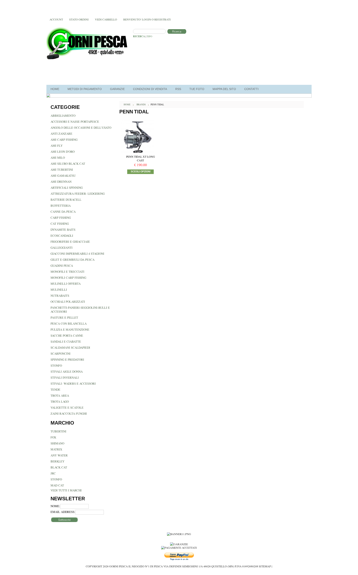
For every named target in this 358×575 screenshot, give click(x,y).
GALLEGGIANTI (62, 248)
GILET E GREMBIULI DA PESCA (72, 260)
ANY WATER (59, 455)
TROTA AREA (60, 395)
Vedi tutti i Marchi (66, 490)
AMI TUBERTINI (62, 170)
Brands (141, 104)
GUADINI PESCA (62, 266)
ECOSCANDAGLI (62, 236)
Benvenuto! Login (137, 19)
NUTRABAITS (60, 296)
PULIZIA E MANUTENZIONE (70, 329)
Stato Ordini (79, 19)
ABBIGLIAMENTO (63, 116)
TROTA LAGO (60, 401)
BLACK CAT (59, 467)
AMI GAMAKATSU (63, 176)
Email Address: (63, 512)
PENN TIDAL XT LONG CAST (140, 158)
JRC (53, 473)
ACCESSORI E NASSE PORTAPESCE (75, 122)
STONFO (56, 365)
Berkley (57, 461)
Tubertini (58, 431)
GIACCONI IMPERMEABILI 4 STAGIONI (77, 254)
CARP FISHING (61, 218)
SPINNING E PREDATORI (67, 359)
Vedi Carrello (106, 19)
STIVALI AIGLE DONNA (67, 371)
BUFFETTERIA (61, 206)
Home (127, 104)
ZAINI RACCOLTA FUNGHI (69, 413)
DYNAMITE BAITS (63, 230)
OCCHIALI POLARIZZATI (68, 302)
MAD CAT (57, 485)
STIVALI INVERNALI (65, 377)
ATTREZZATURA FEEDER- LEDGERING (78, 194)
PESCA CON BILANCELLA (69, 323)
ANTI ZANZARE (61, 134)
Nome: (55, 506)
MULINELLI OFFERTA (66, 284)
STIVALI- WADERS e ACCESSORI (73, 383)
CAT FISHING (60, 224)
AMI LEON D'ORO (63, 152)
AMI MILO (58, 158)
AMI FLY (57, 146)
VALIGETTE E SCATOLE (67, 407)
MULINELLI (59, 290)
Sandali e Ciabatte (66, 341)
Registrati (162, 19)
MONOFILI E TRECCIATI (67, 272)
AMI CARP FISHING (64, 140)
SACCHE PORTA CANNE (67, 335)
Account (56, 19)
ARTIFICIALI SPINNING (67, 188)
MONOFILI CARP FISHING (68, 278)
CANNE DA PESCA (63, 212)
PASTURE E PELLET (64, 317)
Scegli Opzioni (140, 171)
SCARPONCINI (60, 353)
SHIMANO (57, 443)
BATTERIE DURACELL (66, 200)
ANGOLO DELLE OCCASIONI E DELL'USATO (81, 128)
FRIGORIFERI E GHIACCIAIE (70, 242)
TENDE (55, 389)
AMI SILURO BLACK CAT (68, 164)
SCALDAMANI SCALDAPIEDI (70, 347)
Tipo (149, 36)
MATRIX (56, 449)
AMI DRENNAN (61, 182)
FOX (53, 437)
